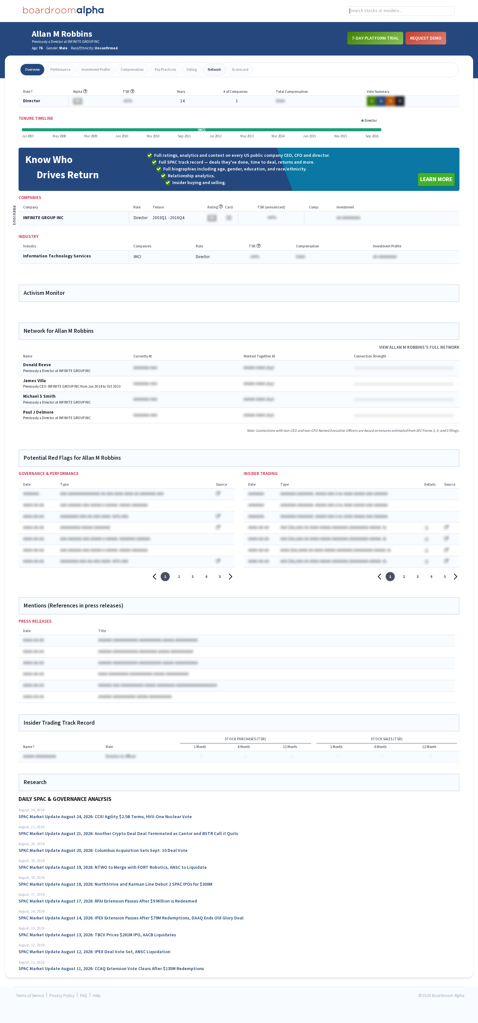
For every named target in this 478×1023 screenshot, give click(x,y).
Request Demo (426, 38)
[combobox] (401, 11)
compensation (132, 69)
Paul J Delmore (38, 412)
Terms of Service (30, 996)
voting (192, 69)
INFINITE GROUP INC (43, 218)
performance (60, 69)
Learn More (436, 179)
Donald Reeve (37, 365)
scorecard (240, 69)
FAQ (83, 996)
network (214, 69)
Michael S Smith (39, 396)
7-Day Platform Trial (375, 38)
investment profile (96, 69)
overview (32, 69)
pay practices (165, 69)
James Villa (34, 381)
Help (96, 996)
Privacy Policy (61, 996)
